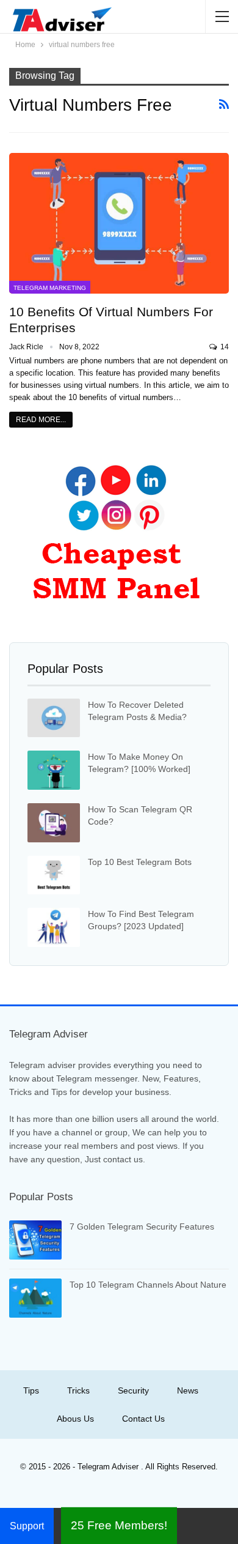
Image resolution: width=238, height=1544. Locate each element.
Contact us (143, 1418)
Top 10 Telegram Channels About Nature (148, 1285)
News (187, 1390)
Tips (31, 1390)
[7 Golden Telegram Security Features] (35, 1240)
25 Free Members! (119, 1525)
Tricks (78, 1390)
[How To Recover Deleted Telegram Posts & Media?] (53, 718)
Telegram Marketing (49, 287)
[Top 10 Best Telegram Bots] (53, 875)
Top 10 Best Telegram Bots (140, 862)
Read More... (41, 419)
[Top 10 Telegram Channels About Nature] (35, 1298)
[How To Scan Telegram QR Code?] (53, 822)
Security (133, 1390)
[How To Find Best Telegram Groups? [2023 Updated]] (53, 927)
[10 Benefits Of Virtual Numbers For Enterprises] (119, 223)
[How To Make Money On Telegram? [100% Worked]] (53, 770)
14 (223, 347)
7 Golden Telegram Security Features (142, 1226)
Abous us (75, 1418)
